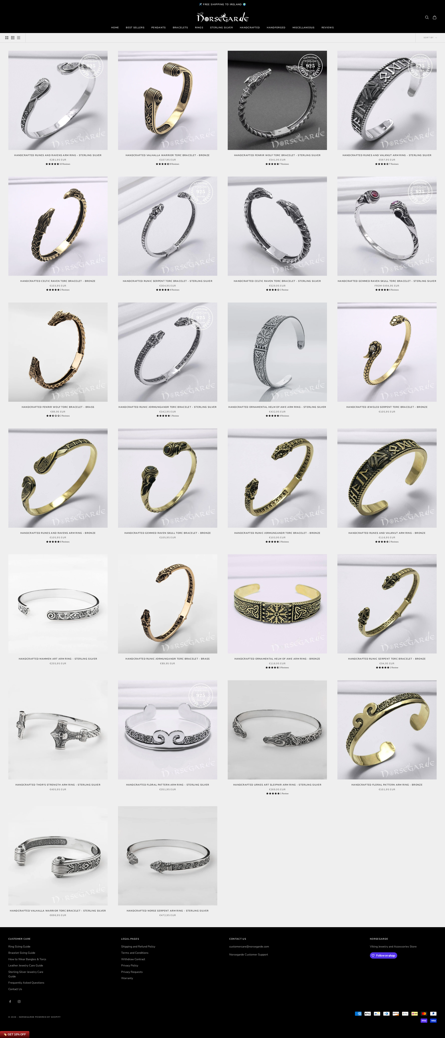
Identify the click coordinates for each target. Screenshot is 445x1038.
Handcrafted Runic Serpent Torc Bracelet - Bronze (387, 658)
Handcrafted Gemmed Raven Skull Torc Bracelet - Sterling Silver (387, 281)
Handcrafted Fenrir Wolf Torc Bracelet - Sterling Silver (277, 155)
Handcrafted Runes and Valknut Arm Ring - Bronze (387, 533)
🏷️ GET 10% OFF (14, 1034)
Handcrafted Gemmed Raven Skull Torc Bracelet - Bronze (167, 533)
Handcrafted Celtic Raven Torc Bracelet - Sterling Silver (277, 281)
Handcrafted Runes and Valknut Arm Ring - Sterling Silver (387, 155)
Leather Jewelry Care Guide (25, 965)
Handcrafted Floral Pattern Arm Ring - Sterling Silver (167, 784)
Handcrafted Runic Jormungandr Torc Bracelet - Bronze (277, 533)
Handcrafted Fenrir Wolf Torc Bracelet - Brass (58, 407)
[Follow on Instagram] (19, 1001)
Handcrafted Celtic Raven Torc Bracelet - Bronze (57, 281)
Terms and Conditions (134, 953)
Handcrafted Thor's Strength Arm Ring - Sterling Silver (57, 784)
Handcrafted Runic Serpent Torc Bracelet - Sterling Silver (167, 281)
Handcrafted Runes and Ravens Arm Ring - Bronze (58, 533)
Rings (199, 27)
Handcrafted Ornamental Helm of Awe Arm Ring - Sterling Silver (277, 407)
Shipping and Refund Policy (138, 947)
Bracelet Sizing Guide (21, 953)
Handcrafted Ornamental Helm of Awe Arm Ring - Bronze (277, 658)
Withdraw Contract (133, 959)
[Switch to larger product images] (6, 37)
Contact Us (15, 989)
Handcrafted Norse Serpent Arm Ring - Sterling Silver (168, 910)
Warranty (127, 978)
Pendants (158, 27)
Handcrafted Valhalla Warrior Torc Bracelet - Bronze (168, 155)
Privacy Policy (129, 965)
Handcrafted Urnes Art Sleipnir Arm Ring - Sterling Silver (277, 784)
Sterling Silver (221, 27)
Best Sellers (135, 27)
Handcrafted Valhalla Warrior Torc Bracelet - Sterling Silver (58, 910)
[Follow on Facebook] (10, 1001)
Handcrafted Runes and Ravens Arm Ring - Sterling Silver (58, 155)
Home (115, 27)
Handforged (276, 27)
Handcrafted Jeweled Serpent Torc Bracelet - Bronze (387, 407)
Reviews (328, 27)
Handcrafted (250, 27)
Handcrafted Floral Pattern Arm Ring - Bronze (387, 784)
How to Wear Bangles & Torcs (27, 959)
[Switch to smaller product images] (12, 37)
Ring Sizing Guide (19, 947)
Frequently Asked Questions (26, 983)
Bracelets (180, 27)
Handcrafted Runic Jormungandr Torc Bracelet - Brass (168, 658)
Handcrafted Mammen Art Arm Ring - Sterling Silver (58, 658)
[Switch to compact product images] (18, 37)
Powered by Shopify (48, 1017)
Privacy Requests (132, 972)
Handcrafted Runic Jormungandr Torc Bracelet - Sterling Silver (168, 407)
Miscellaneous (304, 27)
